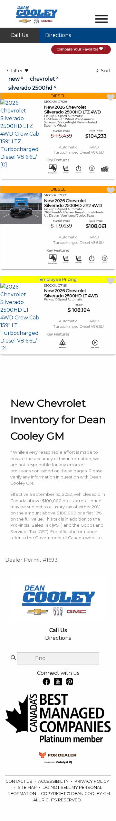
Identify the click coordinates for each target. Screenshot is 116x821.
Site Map (28, 787)
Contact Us (19, 781)
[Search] (13, 658)
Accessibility (54, 781)
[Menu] (101, 20)
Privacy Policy (91, 781)
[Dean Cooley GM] (36, 13)
